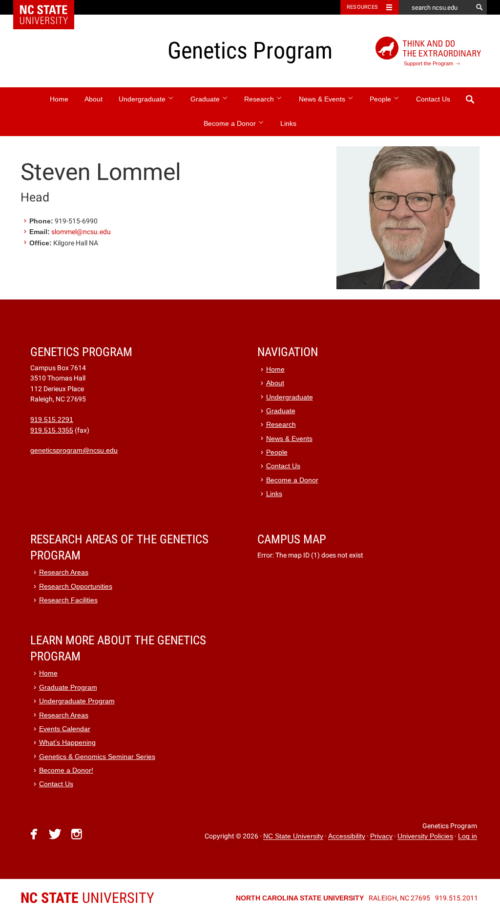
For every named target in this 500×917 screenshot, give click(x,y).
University (87, 897)
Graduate (206, 99)
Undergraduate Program (77, 701)
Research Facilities (68, 600)
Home (59, 99)
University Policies (425, 836)
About (93, 99)
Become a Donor (231, 123)
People (381, 99)
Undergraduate (143, 99)
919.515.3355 (51, 430)
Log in (467, 836)
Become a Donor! (66, 770)
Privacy (381, 836)
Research (260, 99)
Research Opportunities (75, 586)
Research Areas (63, 572)
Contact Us (433, 99)
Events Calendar (64, 729)
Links (288, 123)
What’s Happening (67, 742)
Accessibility (346, 836)
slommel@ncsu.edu (81, 232)
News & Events (323, 99)
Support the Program (428, 63)
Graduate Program (68, 687)
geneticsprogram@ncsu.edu (74, 450)
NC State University (293, 836)
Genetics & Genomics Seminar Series (97, 756)
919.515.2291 (51, 419)
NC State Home (50, 7)
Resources (362, 7)
